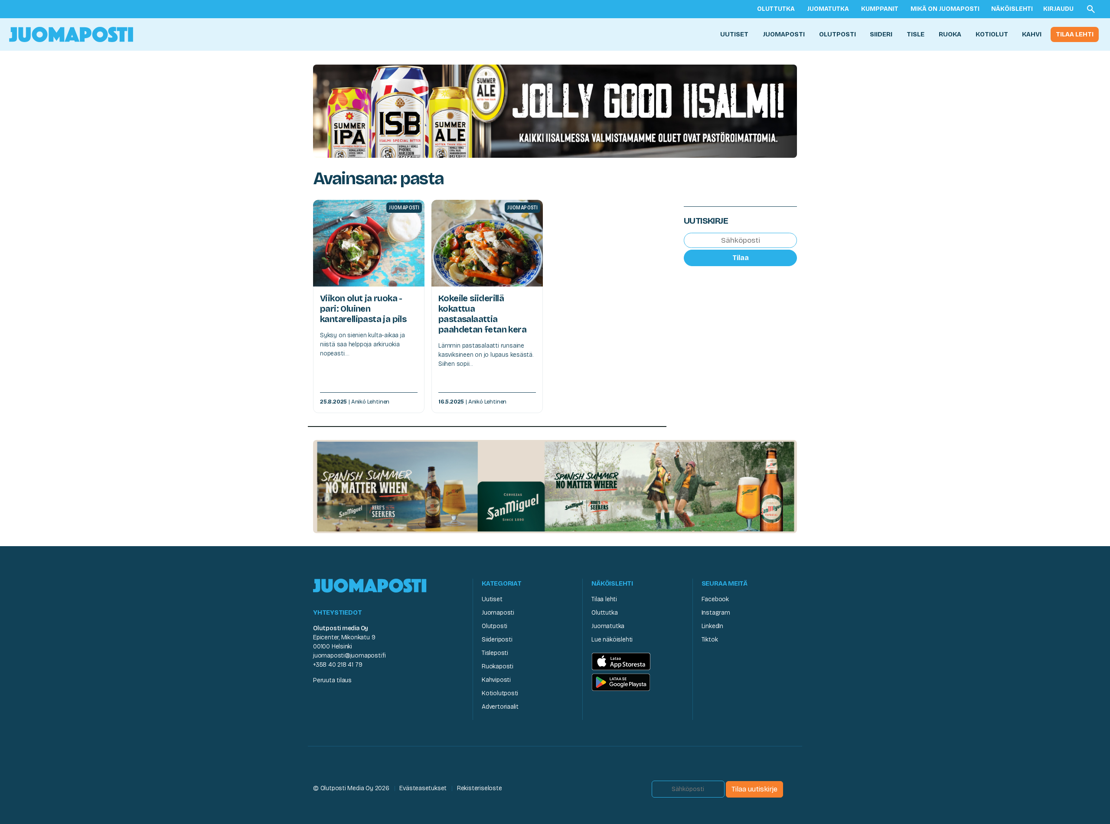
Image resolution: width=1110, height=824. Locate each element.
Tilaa (740, 258)
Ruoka (950, 34)
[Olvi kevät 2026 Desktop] (555, 110)
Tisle (915, 34)
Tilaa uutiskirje (754, 789)
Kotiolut (992, 34)
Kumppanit (879, 9)
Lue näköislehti (612, 639)
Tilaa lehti (1075, 34)
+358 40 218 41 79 (337, 664)
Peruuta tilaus (332, 680)
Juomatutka (828, 9)
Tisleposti (495, 653)
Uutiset (734, 34)
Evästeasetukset (423, 788)
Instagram (716, 612)
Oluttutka (776, 9)
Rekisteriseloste (479, 788)
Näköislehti (1012, 9)
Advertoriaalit (500, 706)
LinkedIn (712, 626)
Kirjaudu (1058, 9)
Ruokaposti (497, 666)
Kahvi (1031, 34)
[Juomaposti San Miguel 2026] (555, 486)
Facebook (715, 599)
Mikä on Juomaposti (945, 9)
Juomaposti (784, 34)
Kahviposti (496, 680)
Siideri (881, 34)
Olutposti (837, 34)
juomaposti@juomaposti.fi (349, 655)
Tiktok (710, 639)
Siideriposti (497, 639)
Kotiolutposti (500, 693)
